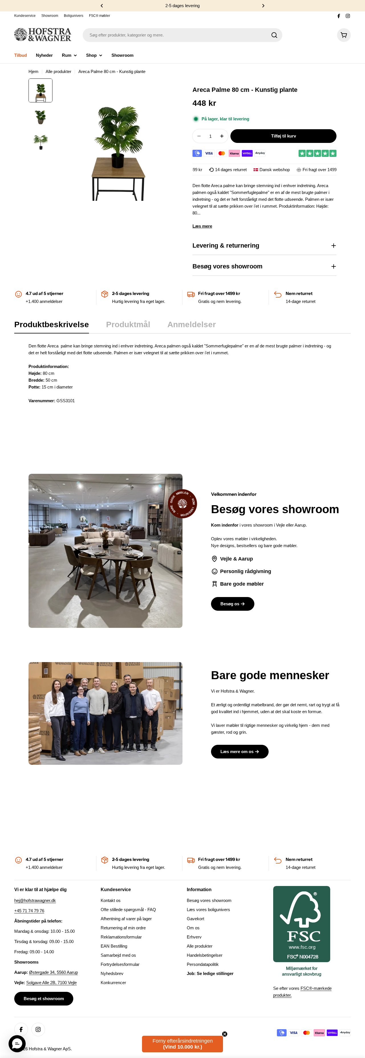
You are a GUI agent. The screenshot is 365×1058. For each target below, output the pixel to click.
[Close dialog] (306, 464)
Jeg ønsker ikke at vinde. (246, 566)
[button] (17, 1043)
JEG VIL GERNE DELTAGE (247, 550)
